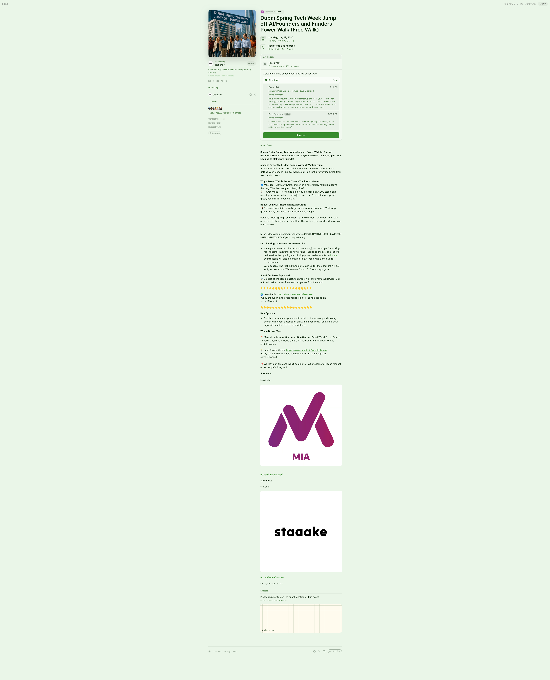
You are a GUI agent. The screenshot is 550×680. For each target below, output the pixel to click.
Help (235, 651)
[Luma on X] (319, 651)
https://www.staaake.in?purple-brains (306, 350)
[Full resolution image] (301, 425)
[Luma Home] (5, 4)
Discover (218, 651)
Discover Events (528, 4)
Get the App (334, 651)
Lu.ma (333, 255)
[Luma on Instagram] (314, 651)
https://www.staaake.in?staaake (295, 294)
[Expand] (232, 76)
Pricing (227, 651)
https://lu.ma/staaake (272, 577)
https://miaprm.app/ (271, 474)
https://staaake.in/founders (221, 75)
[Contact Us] (324, 651)
